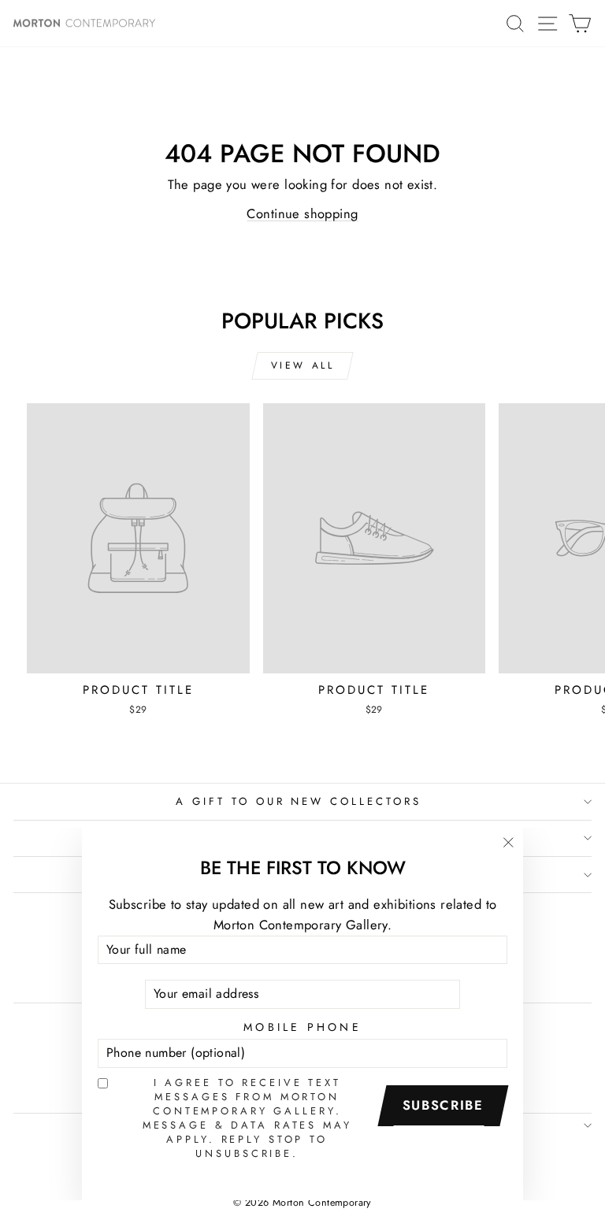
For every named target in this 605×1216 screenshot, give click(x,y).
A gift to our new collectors (298, 801)
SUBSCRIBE (443, 1105)
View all (303, 365)
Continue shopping (302, 213)
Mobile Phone (302, 1027)
